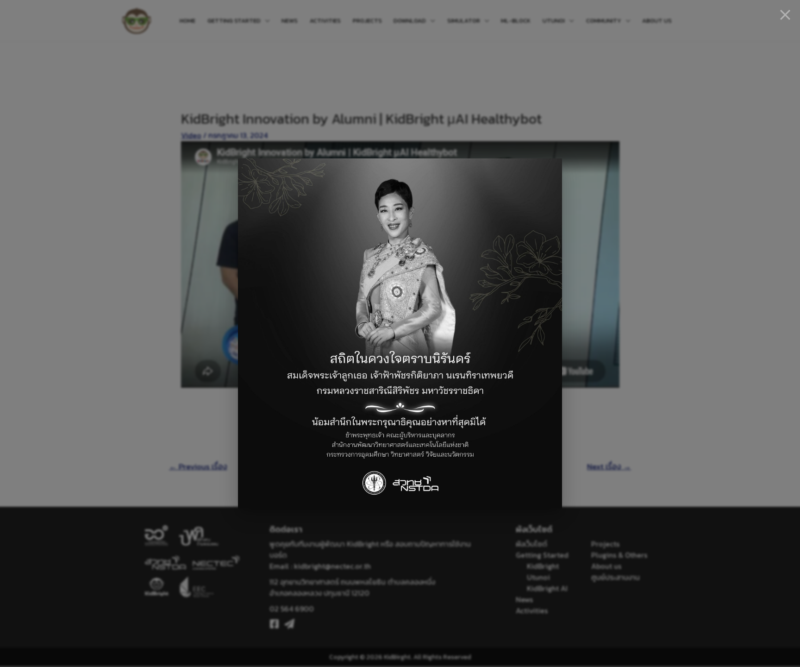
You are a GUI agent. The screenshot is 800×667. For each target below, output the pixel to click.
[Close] (785, 15)
